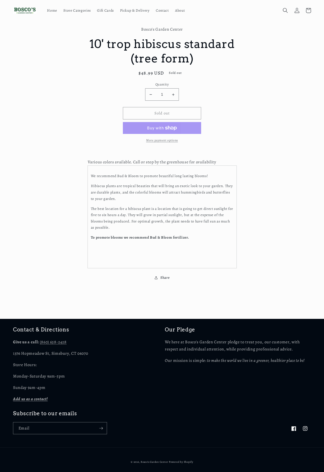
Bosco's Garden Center (154, 462)
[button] (285, 10)
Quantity (162, 84)
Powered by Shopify (181, 462)
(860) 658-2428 (53, 342)
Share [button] (165, 277)
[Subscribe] (101, 428)
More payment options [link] (162, 140)
